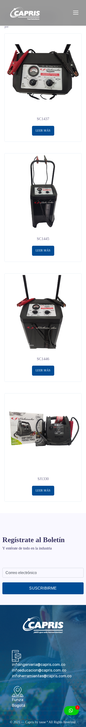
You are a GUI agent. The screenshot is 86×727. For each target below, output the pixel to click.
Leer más (43, 130)
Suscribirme (43, 588)
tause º (43, 722)
